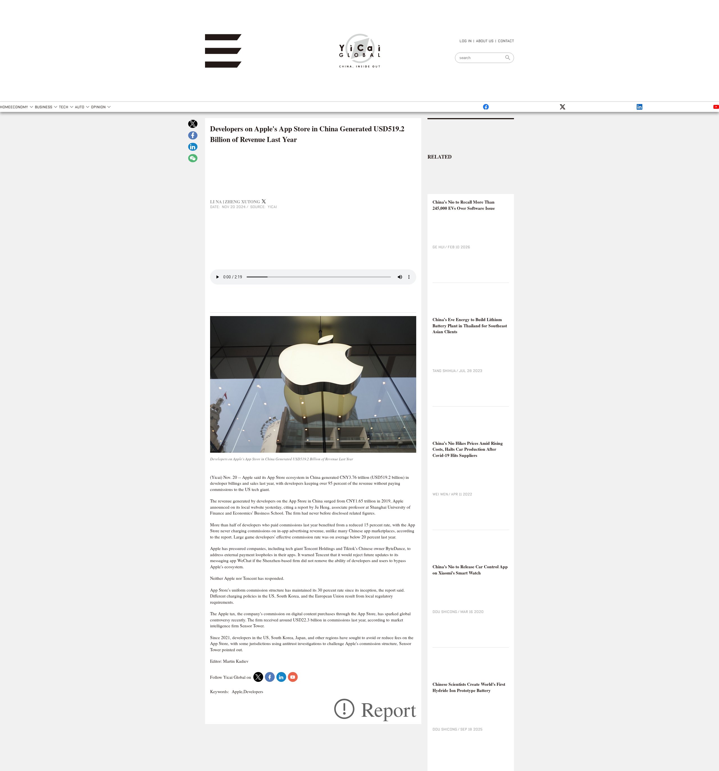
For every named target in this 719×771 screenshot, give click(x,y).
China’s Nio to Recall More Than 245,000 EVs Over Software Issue (464, 205)
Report (388, 709)
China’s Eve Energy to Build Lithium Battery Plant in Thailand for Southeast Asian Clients (470, 326)
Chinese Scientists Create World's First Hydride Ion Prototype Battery (469, 687)
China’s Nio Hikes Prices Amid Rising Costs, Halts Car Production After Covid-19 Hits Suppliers (468, 449)
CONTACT (506, 40)
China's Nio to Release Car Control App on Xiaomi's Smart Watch (470, 570)
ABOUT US (484, 40)
